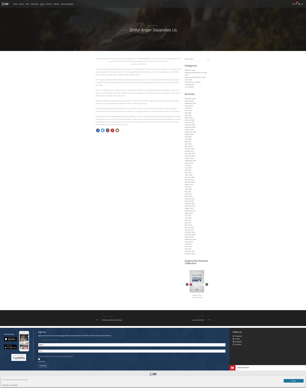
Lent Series (188, 80)
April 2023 (188, 172)
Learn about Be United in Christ (195, 77)
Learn (27, 4)
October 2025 (189, 101)
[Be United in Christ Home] (5, 4)
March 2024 (189, 146)
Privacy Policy (41, 361)
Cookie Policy (5, 385)
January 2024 (189, 151)
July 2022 (188, 187)
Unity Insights (153, 25)
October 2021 (189, 208)
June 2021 (188, 218)
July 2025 (188, 108)
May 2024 (188, 141)
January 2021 (189, 230)
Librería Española (67, 4)
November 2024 (190, 127)
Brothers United (190, 70)
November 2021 (190, 206)
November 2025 (190, 99)
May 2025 (188, 113)
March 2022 (188, 196)
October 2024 (189, 130)
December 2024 (190, 125)
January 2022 (189, 201)
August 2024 (189, 134)
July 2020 (188, 244)
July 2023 (188, 165)
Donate (56, 4)
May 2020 (188, 249)
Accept (293, 381)
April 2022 (188, 194)
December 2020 (190, 232)
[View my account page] (299, 4)
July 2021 (188, 215)
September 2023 (190, 161)
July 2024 (188, 137)
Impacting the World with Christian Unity (196, 74)
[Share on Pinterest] (112, 130)
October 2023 (189, 158)
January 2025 (189, 122)
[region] (197, 284)
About (21, 4)
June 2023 (188, 168)
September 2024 (190, 132)
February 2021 (189, 227)
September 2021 (190, 211)
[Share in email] (117, 130)
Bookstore (35, 4)
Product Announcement (192, 82)
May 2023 (188, 170)
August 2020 (189, 242)
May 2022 (188, 192)
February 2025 (189, 120)
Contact (49, 4)
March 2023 (188, 175)
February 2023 (189, 177)
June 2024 (188, 139)
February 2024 (189, 149)
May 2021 (188, 220)
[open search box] (293, 4)
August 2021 (189, 213)
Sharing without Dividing (112, 320)
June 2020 (188, 246)
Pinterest (238, 344)
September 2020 (190, 239)
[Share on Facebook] (98, 130)
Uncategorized (189, 84)
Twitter (237, 339)
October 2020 (189, 237)
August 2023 (189, 163)
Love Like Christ (197, 320)
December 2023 (190, 153)
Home (15, 4)
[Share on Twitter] (103, 130)
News (42, 4)
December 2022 (190, 182)
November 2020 (190, 235)
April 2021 (188, 223)
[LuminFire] (19, 358)
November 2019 (190, 254)
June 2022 (188, 189)
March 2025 (189, 118)
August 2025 (189, 106)
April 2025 (188, 115)
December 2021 (190, 203)
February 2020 (189, 251)
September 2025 (190, 103)
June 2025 (188, 110)
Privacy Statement (13, 385)
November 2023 (190, 156)
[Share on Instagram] (107, 130)
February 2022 (189, 199)
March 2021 (188, 225)
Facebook (238, 336)
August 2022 (189, 184)
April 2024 (188, 144)
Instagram (238, 342)
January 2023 (189, 180)
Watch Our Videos (243, 368)
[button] (187, 284)
